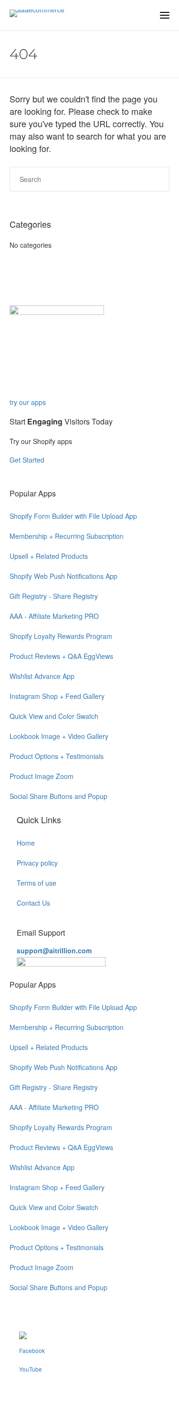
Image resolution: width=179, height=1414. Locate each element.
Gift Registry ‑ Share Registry (54, 596)
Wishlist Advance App (42, 676)
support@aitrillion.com (54, 950)
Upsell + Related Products (49, 556)
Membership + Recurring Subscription (67, 536)
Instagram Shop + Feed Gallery (57, 696)
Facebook (32, 1350)
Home (26, 843)
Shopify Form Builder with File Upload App (73, 516)
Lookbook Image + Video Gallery (59, 736)
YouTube (30, 1369)
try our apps (28, 402)
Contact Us (33, 903)
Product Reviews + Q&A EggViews (61, 656)
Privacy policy (37, 863)
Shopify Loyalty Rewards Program (61, 636)
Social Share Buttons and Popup (58, 796)
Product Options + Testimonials (57, 756)
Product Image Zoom (42, 776)
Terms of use (36, 883)
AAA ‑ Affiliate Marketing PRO (54, 616)
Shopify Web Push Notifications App (63, 576)
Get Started (28, 460)
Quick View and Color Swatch (54, 716)
